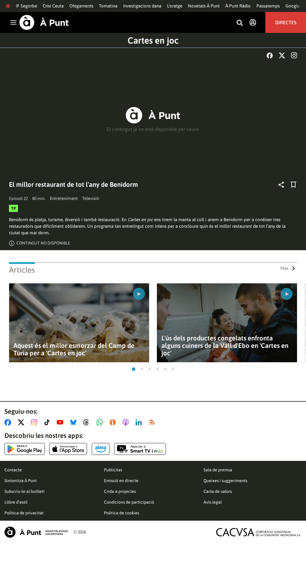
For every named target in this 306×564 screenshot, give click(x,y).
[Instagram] (294, 55)
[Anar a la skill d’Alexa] (101, 449)
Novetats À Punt (204, 5)
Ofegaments (81, 5)
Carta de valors (218, 491)
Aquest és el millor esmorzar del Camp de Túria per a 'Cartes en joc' (73, 349)
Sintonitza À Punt (20, 480)
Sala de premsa (218, 469)
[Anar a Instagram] (35, 422)
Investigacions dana (142, 5)
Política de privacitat (24, 512)
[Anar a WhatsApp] (101, 422)
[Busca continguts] (239, 23)
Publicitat (113, 469)
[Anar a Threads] (87, 422)
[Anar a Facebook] (8, 422)
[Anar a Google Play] (24, 449)
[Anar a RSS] (153, 422)
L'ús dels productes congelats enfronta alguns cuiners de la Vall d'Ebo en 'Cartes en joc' (224, 345)
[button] (133, 369)
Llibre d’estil (15, 502)
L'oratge (174, 5)
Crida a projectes (120, 491)
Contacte (13, 469)
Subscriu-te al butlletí (24, 491)
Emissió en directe (121, 480)
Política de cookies (121, 512)
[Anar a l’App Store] (68, 449)
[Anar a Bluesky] (74, 422)
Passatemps (268, 5)
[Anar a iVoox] (114, 422)
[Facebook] (270, 55)
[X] (282, 55)
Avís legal (213, 502)
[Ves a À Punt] (44, 22)
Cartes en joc (153, 40)
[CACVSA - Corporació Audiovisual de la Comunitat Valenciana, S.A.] (258, 532)
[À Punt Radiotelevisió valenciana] (36, 532)
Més (284, 268)
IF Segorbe (26, 5)
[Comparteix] (281, 185)
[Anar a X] (22, 422)
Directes (285, 22)
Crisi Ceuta (53, 5)
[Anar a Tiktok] (48, 422)
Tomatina (108, 5)
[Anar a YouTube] (61, 422)
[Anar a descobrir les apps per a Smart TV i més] (140, 449)
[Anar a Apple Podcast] (127, 422)
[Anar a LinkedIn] (140, 422)
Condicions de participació (129, 502)
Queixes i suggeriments (225, 480)
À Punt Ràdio (238, 5)
